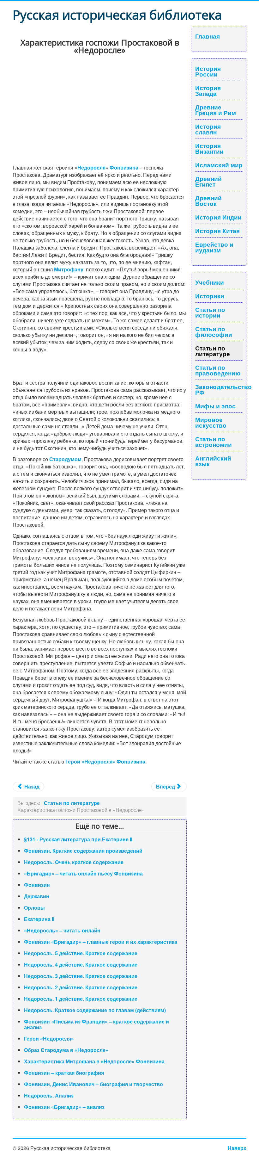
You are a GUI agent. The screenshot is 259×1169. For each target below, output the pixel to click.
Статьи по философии (213, 331)
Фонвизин (37, 884)
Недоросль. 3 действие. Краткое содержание (80, 976)
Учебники (209, 282)
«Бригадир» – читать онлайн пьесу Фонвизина (83, 873)
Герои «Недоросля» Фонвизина (105, 761)
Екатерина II (39, 919)
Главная (207, 36)
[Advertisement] (100, 115)
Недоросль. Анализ (49, 1095)
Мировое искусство (210, 422)
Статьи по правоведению (217, 370)
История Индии (218, 217)
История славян (208, 129)
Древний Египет (208, 181)
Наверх (237, 1148)
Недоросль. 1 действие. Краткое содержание (80, 998)
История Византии (209, 148)
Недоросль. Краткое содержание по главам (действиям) (95, 1010)
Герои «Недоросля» (49, 1038)
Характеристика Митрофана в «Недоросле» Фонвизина (94, 1061)
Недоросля (91, 167)
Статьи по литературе (212, 350)
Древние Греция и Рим (215, 109)
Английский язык (213, 461)
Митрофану (68, 269)
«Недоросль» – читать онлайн (62, 930)
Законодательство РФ (219, 389)
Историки (209, 296)
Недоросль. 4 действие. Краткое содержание (80, 964)
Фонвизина (124, 167)
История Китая (217, 230)
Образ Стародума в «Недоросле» (66, 1050)
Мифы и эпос (215, 406)
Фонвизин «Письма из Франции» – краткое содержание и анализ (96, 1024)
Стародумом (65, 459)
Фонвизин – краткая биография (64, 1072)
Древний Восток (208, 200)
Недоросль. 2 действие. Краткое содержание (80, 987)
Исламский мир (219, 165)
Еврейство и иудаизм (214, 247)
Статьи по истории (210, 312)
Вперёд (166, 786)
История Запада (208, 90)
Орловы (34, 907)
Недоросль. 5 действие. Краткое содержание (80, 953)
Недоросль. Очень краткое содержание (73, 862)
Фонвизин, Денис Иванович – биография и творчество (93, 1084)
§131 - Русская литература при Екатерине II (78, 839)
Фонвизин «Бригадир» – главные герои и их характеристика (100, 941)
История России (208, 71)
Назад (31, 786)
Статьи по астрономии (213, 441)
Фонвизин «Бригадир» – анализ (64, 1106)
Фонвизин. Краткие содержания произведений (83, 850)
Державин (36, 896)
